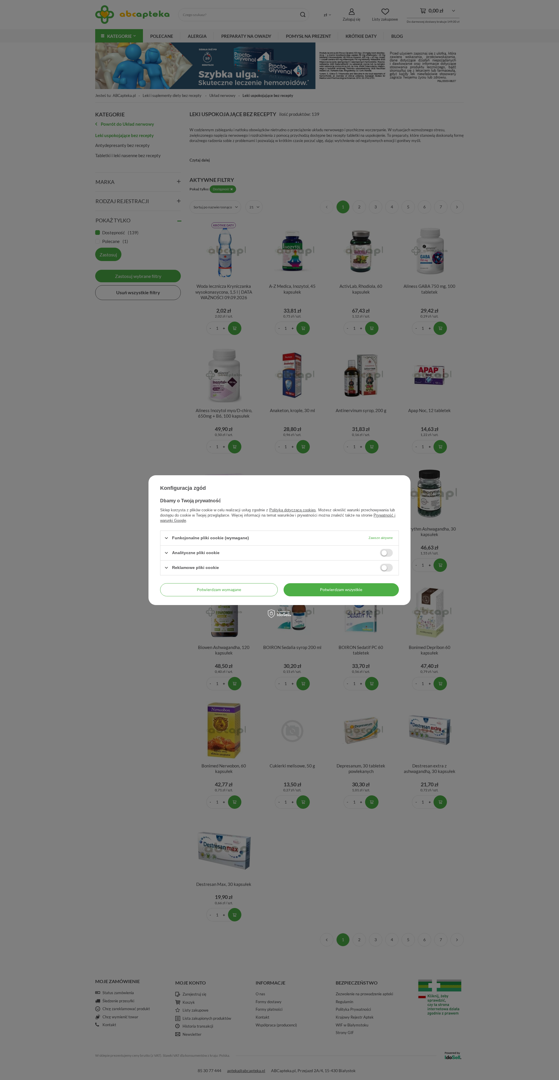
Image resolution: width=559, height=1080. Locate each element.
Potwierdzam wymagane (219, 589)
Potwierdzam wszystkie (341, 589)
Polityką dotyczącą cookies (292, 510)
